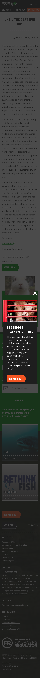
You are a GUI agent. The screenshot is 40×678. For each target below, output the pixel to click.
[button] (35, 293)
